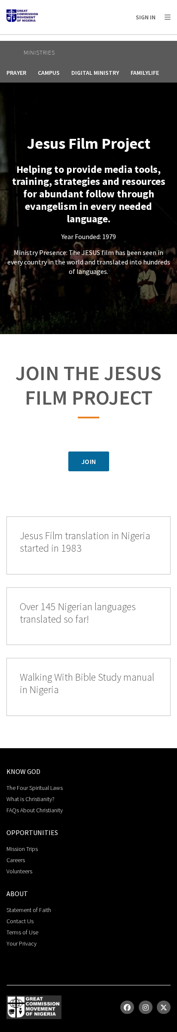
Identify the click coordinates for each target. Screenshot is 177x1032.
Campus (49, 73)
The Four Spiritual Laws (34, 788)
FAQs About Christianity (34, 810)
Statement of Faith (28, 910)
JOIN (88, 461)
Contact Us (20, 921)
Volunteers (19, 871)
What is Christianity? (30, 799)
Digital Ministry (95, 73)
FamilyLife (145, 73)
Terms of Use (22, 932)
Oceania (74, 39)
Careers (15, 860)
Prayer (16, 73)
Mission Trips (22, 849)
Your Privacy (21, 943)
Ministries (39, 52)
